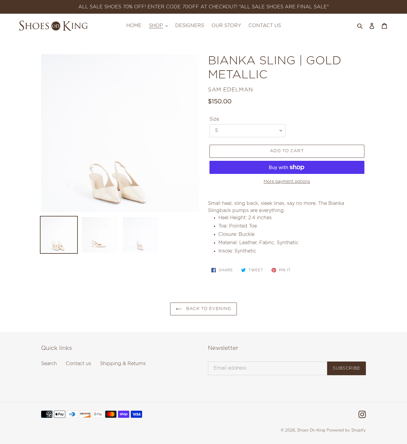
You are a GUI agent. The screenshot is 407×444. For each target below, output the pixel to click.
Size (214, 119)
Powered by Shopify (346, 430)
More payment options (287, 182)
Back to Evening (208, 309)
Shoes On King (311, 430)
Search (49, 363)
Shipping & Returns (123, 363)
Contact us (78, 363)
